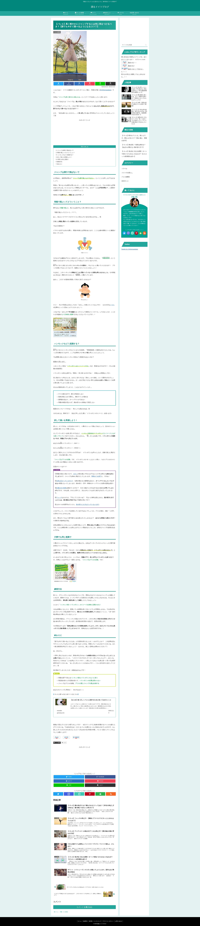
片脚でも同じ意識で (62, 159)
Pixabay (83, 79)
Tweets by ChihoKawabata (129, 249)
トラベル (124, 168)
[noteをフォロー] (79, 794)
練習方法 (59, 161)
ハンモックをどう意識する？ (65, 155)
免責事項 (85, 921)
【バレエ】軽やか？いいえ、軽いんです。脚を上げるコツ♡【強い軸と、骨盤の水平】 (134, 138)
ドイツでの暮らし (127, 173)
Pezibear (75, 79)
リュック (59, 497)
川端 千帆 (134, 197)
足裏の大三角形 (61, 488)
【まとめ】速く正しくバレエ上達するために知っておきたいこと (90, 700)
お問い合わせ (118, 921)
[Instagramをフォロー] (69, 794)
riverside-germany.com (60, 712)
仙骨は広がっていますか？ (64, 481)
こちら (112, 305)
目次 (82, 146)
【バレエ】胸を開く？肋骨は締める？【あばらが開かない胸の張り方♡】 (133, 146)
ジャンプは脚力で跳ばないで (65, 150)
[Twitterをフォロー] (58, 794)
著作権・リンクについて (95, 921)
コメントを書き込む (85, 907)
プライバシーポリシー (108, 921)
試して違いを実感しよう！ (64, 157)
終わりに (59, 164)
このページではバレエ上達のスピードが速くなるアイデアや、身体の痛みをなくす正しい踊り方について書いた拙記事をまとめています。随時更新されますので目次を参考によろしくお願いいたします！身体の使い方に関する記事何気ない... (90, 706)
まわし (75, 474)
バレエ (64, 742)
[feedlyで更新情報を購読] (100, 794)
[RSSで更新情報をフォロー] (111, 794)
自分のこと (125, 181)
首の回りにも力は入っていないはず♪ (87, 504)
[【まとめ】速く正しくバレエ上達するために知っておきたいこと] (61, 702)
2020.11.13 (111, 712)
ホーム (79, 921)
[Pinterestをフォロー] (90, 794)
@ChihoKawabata (105, 90)
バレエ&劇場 (57, 742)
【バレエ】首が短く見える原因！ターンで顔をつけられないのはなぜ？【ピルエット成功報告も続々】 (134, 154)
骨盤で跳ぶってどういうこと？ (66, 152)
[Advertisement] (84, 132)
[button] (146, 45)
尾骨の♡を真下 (96, 476)
